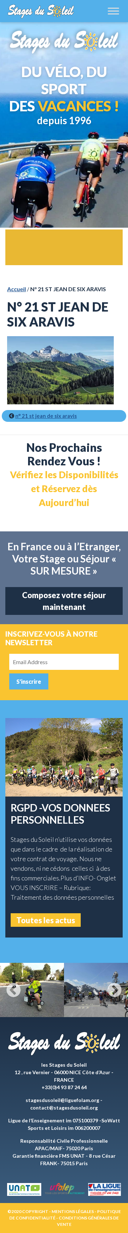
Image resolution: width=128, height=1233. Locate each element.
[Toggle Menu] (113, 10)
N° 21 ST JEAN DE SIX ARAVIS (46, 416)
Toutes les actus (45, 920)
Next (114, 990)
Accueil (16, 288)
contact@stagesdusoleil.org (64, 1108)
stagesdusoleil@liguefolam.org (62, 1100)
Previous (13, 990)
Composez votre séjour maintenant (64, 601)
